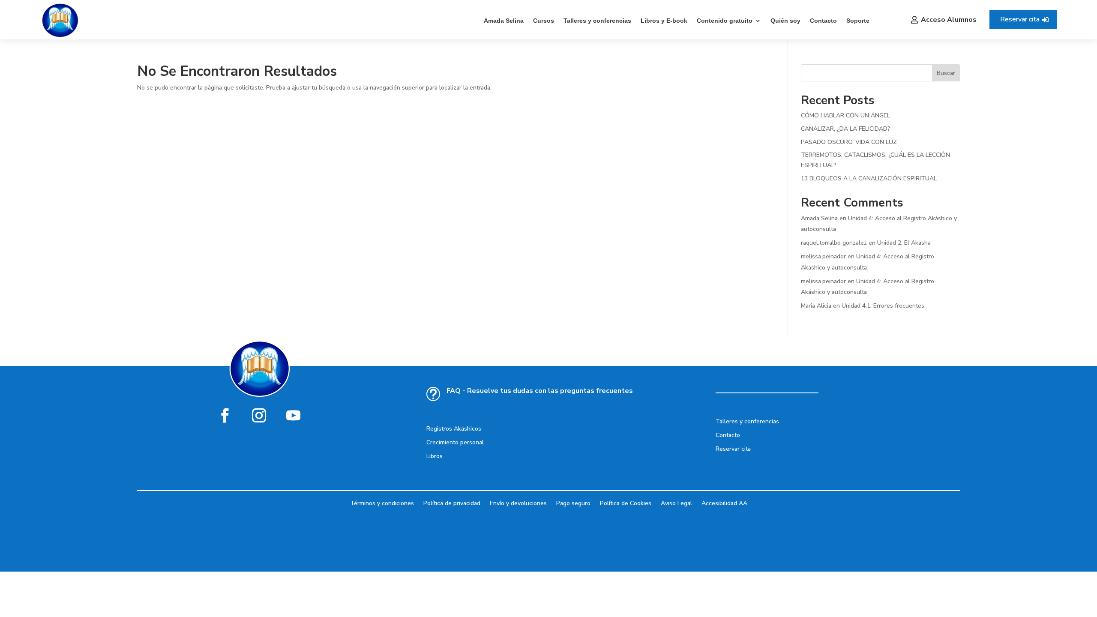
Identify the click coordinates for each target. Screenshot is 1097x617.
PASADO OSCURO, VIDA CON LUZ (849, 142)
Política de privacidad (451, 502)
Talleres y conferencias (597, 20)
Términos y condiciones (382, 502)
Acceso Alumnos (949, 19)
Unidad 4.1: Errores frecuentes (883, 306)
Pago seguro (573, 502)
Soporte (857, 20)
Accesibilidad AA (724, 502)
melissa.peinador (823, 256)
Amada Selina (504, 20)
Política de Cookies (625, 502)
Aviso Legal (676, 502)
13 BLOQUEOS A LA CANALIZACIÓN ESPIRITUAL (869, 178)
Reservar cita (1020, 19)
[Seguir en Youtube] (293, 415)
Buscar (946, 73)
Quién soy (785, 20)
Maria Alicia (816, 306)
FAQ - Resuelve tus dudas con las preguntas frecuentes (540, 390)
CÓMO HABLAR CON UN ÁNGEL (845, 115)
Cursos (543, 20)
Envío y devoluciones (518, 502)
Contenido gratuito (724, 20)
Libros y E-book (664, 20)
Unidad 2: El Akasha (904, 243)
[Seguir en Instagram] (259, 415)
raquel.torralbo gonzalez (834, 243)
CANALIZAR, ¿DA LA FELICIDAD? (845, 129)
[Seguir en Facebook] (225, 415)
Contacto (823, 20)
